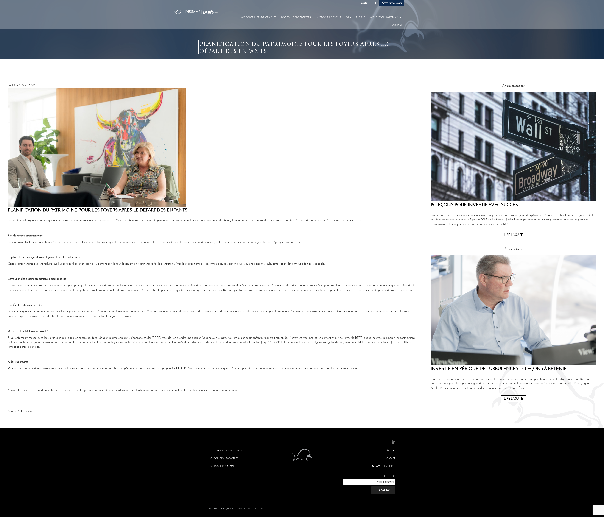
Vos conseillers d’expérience (258, 17)
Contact (397, 25)
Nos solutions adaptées (296, 17)
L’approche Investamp (328, 17)
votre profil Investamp (384, 17)
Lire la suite (513, 234)
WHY (348, 17)
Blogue (360, 17)
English (364, 3)
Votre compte (395, 3)
